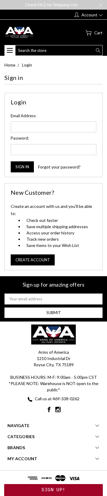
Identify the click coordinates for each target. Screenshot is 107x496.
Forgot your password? (59, 166)
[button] (53, 490)
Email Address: (23, 115)
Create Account (32, 259)
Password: (20, 138)
